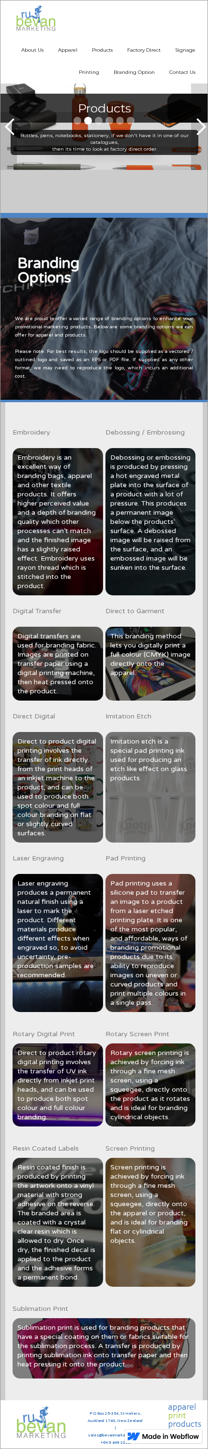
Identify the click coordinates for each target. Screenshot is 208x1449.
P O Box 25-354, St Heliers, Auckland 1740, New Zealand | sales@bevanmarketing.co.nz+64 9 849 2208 (115, 1428)
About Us (32, 50)
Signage (185, 50)
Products (102, 50)
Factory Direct (144, 50)
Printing (89, 72)
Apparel (67, 50)
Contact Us (182, 72)
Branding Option (134, 72)
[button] (8, 127)
